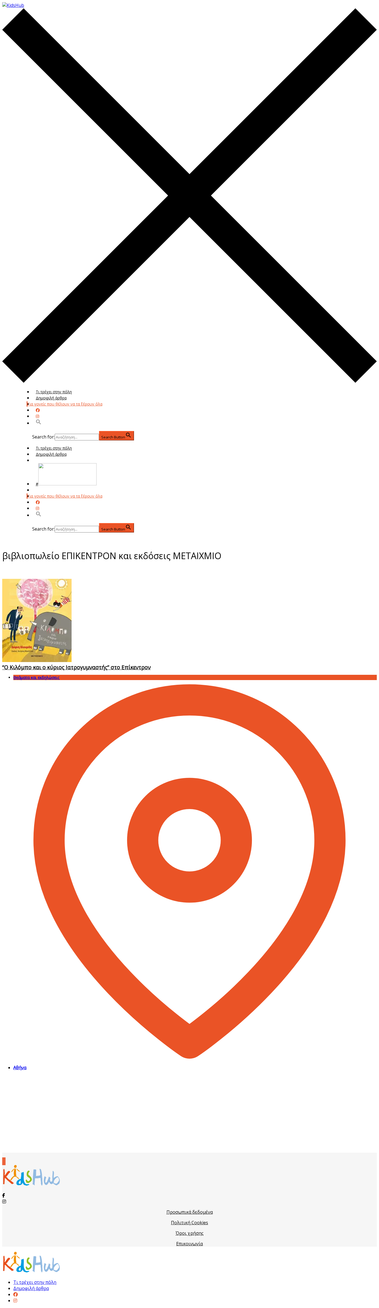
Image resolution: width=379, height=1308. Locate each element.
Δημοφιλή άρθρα (51, 397)
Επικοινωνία (189, 1244)
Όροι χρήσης (190, 1233)
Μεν (40, 490)
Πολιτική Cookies (189, 1223)
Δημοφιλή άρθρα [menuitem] (31, 1288)
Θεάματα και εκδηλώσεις (36, 677)
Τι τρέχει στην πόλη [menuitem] (34, 1282)
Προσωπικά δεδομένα (189, 1212)
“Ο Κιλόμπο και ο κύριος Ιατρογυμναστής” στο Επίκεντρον (76, 667)
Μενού (42, 460)
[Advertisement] (189, 1114)
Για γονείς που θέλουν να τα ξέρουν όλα (64, 404)
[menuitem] (15, 1294)
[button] (38, 423)
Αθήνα (19, 1067)
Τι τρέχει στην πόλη (54, 391)
